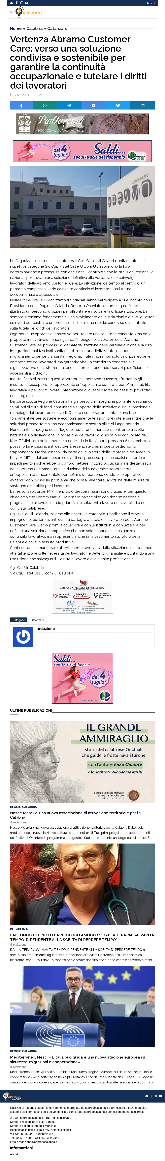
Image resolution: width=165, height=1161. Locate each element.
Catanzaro (57, 28)
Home (16, 28)
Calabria (34, 28)
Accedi (150, 3)
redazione (19, 822)
